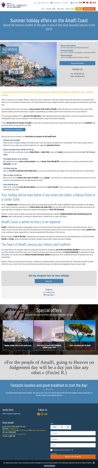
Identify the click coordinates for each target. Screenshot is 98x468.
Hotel (43, 9)
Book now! (49, 281)
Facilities (48, 9)
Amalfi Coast (17, 414)
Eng (87, 3)
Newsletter (66, 3)
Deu (84, 3)
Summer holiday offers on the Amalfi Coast (17, 345)
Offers (79, 9)
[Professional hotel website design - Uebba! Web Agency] (12, 436)
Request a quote (70, 9)
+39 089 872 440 (78, 73)
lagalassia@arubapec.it (39, 430)
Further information (49, 466)
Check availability (89, 9)
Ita (80, 3)
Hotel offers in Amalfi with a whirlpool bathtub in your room (49, 346)
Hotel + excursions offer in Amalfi (80, 345)
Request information (77, 63)
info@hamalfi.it (80, 76)
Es (91, 3)
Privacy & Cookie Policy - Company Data (14, 434)
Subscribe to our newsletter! (13, 129)
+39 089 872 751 (9, 430)
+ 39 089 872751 (13, 428)
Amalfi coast (60, 9)
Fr (94, 3)
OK (93, 463)
